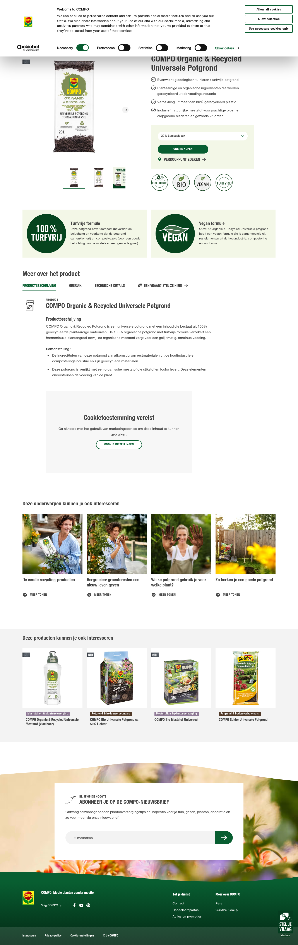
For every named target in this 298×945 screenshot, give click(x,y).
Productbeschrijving (39, 286)
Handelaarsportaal (186, 910)
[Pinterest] (88, 905)
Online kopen (183, 149)
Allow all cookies (269, 9)
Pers (219, 903)
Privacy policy (53, 936)
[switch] (124, 47)
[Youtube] (81, 905)
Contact (178, 903)
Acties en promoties (187, 916)
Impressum (29, 936)
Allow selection (269, 19)
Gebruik (75, 286)
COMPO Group (227, 910)
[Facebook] (74, 905)
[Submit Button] (224, 837)
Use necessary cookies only (269, 29)
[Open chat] (285, 924)
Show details (224, 48)
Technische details (110, 286)
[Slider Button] (125, 110)
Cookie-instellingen (82, 936)
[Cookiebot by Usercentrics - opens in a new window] (28, 48)
